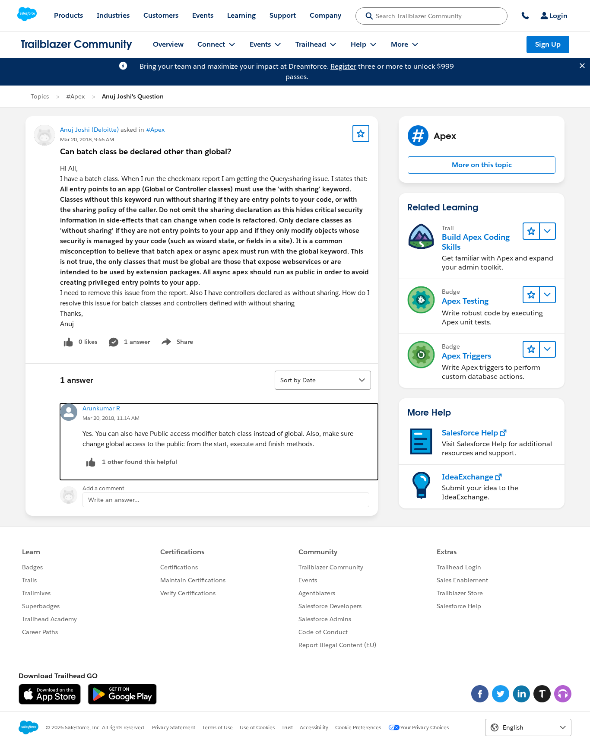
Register (343, 66)
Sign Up (548, 44)
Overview (168, 44)
